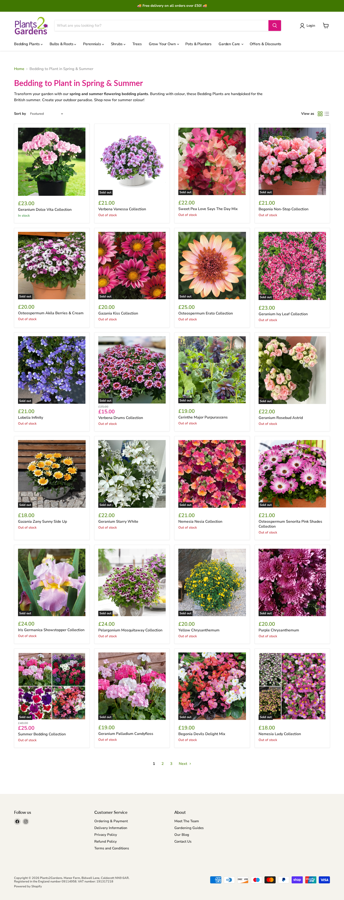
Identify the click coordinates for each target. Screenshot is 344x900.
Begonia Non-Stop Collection (283, 209)
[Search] (274, 25)
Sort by (20, 114)
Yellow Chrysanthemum (199, 630)
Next (183, 763)
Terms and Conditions (111, 848)
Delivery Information (110, 828)
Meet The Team (186, 821)
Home (19, 69)
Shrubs (117, 44)
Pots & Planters (198, 44)
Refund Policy (105, 841)
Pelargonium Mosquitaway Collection (130, 630)
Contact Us (182, 841)
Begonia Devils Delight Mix (201, 734)
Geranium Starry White (118, 521)
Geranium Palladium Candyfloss (125, 733)
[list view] (326, 114)
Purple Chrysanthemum (279, 630)
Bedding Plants (27, 44)
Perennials (92, 44)
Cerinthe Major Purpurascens (203, 417)
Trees (137, 44)
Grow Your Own (163, 44)
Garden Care (230, 44)
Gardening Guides (189, 828)
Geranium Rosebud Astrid (281, 417)
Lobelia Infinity (30, 417)
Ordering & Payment (111, 821)
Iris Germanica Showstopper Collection (51, 630)
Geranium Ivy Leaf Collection (283, 314)
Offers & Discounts (265, 44)
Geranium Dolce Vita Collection (45, 209)
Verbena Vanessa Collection (122, 209)
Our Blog (181, 834)
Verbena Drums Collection (120, 417)
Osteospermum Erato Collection (205, 313)
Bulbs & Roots (62, 44)
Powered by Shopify (28, 886)
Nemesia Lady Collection (280, 734)
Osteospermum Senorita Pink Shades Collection (290, 524)
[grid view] (320, 114)
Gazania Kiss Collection (118, 313)
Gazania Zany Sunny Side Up (42, 521)
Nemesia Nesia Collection (200, 521)
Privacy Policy (105, 834)
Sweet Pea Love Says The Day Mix (208, 208)
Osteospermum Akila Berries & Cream (51, 313)
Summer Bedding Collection (42, 734)
